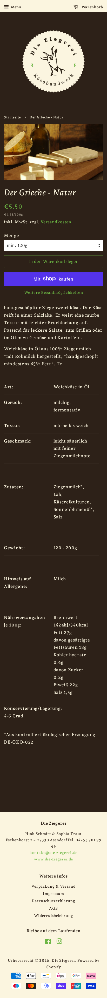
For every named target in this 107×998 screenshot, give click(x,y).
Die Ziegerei (63, 960)
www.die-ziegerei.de (53, 859)
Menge (11, 235)
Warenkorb (92, 7)
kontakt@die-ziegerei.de (53, 852)
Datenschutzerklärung (53, 901)
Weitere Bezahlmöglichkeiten (53, 292)
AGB (53, 908)
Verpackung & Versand (53, 886)
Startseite (12, 117)
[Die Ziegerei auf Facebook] (48, 942)
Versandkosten (56, 221)
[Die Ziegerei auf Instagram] (59, 942)
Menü (15, 7)
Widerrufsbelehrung (53, 915)
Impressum (53, 893)
